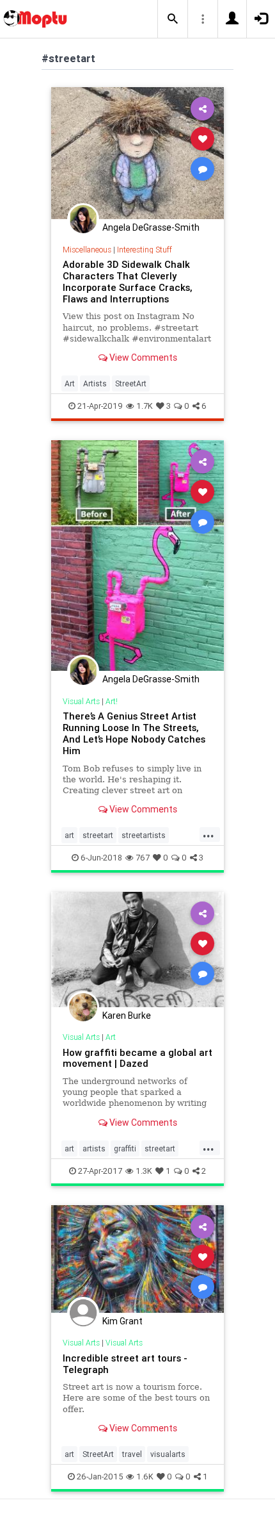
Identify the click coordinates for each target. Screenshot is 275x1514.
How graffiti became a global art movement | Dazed (137, 1058)
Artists (95, 383)
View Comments (142, 357)
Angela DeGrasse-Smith (151, 227)
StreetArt (130, 383)
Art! (112, 701)
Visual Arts (81, 701)
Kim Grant (122, 1321)
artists (94, 1148)
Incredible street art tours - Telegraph (125, 1364)
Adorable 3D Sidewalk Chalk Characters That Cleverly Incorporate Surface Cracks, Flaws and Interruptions (127, 281)
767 (143, 857)
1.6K (144, 1476)
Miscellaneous (87, 249)
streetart (97, 835)
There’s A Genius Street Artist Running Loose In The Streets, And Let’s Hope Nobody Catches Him (134, 733)
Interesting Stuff (144, 249)
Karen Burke (126, 1015)
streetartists (144, 835)
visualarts (167, 1454)
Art (70, 383)
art (69, 835)
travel (132, 1454)
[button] (173, 19)
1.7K (144, 405)
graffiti (125, 1148)
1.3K (144, 1170)
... (208, 834)
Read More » (137, 153)
